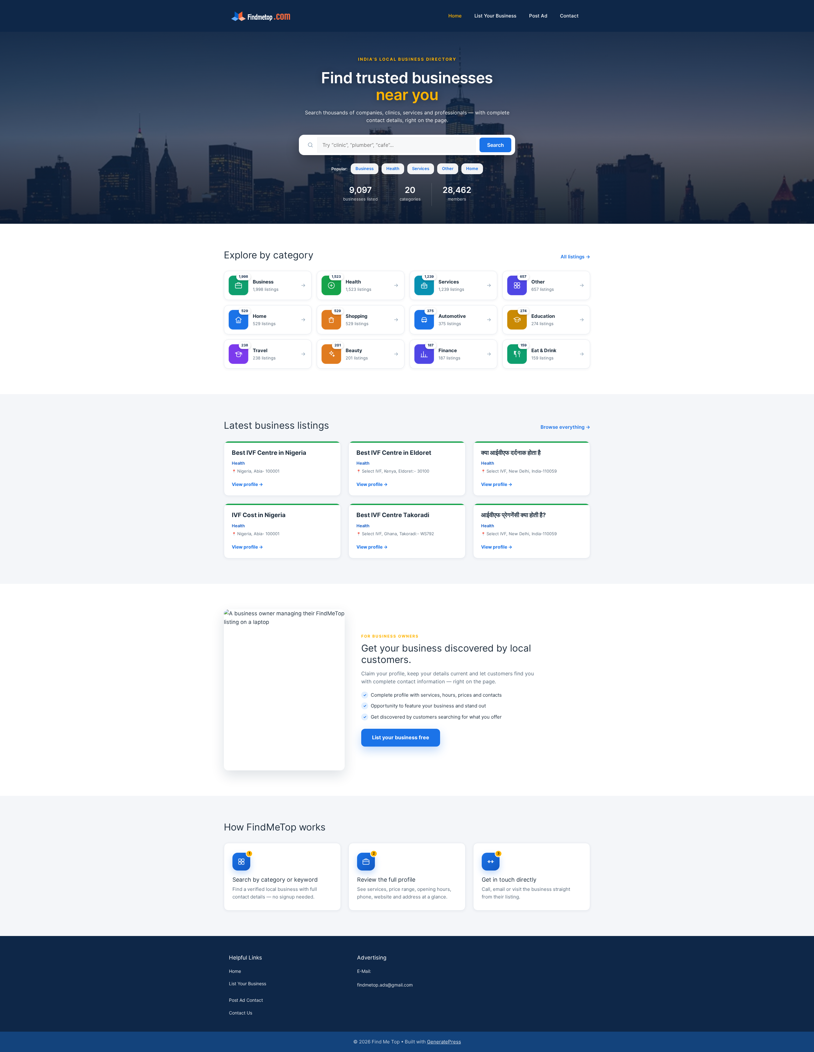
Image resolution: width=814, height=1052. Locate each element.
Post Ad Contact (246, 1000)
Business (364, 168)
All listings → (575, 257)
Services (420, 168)
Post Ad (538, 16)
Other (447, 168)
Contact (569, 16)
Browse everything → (565, 427)
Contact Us (240, 1012)
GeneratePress (444, 1042)
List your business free (400, 737)
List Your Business (495, 16)
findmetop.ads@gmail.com (385, 984)
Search (495, 145)
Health (392, 168)
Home (455, 16)
